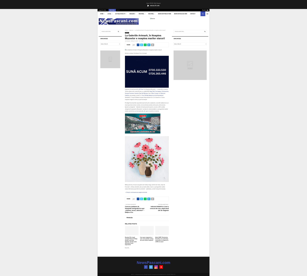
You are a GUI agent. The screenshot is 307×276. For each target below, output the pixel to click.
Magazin (132, 13)
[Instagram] (156, 267)
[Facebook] (146, 267)
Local (109, 13)
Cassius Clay (137, 93)
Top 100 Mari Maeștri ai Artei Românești (152, 95)
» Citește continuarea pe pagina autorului (136, 192)
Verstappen (158, 91)
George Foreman (129, 93)
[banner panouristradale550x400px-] (147, 87)
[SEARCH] (118, 31)
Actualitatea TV (120, 13)
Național (151, 13)
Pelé (153, 91)
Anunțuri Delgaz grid (180, 13)
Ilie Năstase (145, 93)
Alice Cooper (155, 93)
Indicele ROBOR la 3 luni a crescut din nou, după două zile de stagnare (159, 208)
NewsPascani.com (153, 263)
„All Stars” (141, 89)
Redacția (128, 41)
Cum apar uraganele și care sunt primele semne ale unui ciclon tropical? (146, 239)
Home (101, 13)
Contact (192, 13)
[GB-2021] (142, 133)
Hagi (151, 91)
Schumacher (165, 91)
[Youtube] (161, 267)
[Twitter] (151, 267)
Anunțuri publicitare (164, 13)
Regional (141, 13)
